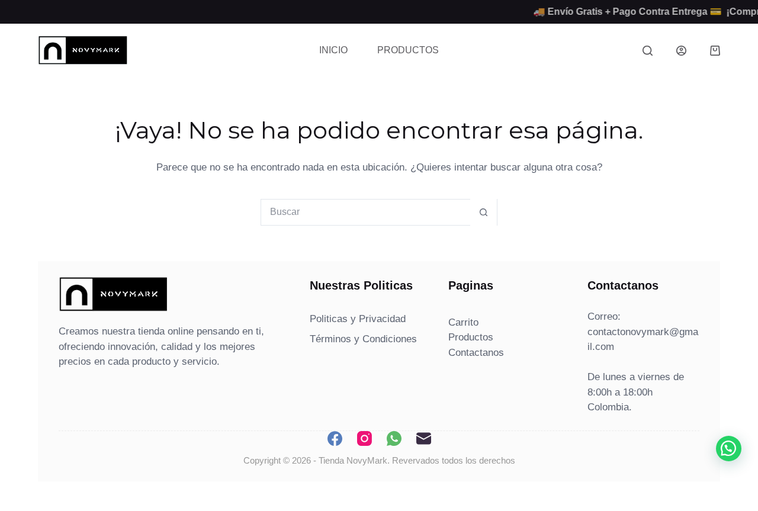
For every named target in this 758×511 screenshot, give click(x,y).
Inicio (333, 50)
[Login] (681, 51)
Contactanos (476, 352)
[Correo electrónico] (423, 438)
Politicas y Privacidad (358, 318)
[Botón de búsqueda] (483, 212)
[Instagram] (364, 438)
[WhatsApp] (394, 438)
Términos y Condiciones (363, 339)
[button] (728, 448)
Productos (408, 50)
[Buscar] (648, 51)
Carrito (463, 322)
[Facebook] (334, 438)
